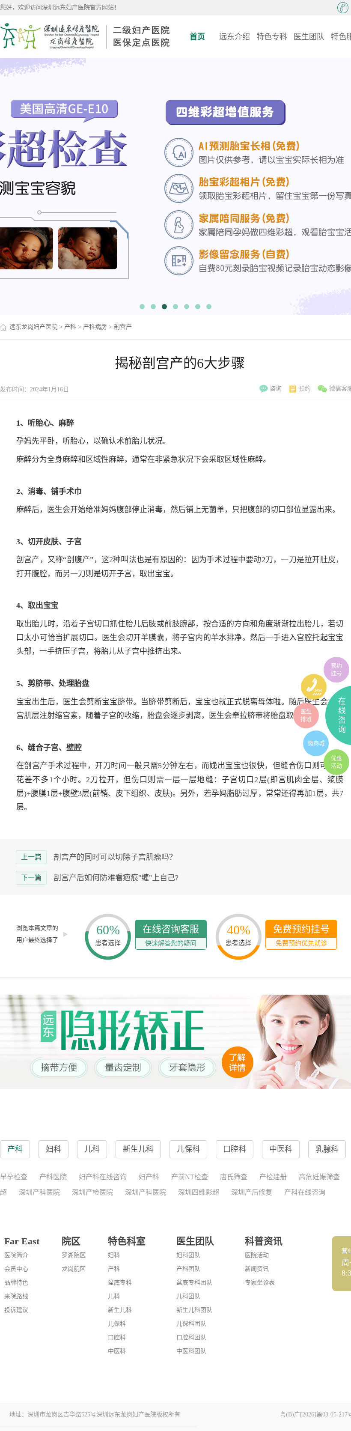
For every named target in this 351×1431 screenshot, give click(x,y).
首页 (197, 37)
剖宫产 (123, 327)
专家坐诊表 (260, 1282)
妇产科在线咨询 (103, 1177)
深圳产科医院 (39, 1192)
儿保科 (117, 1324)
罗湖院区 (74, 1255)
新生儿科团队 (194, 1310)
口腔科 (117, 1337)
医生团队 (309, 37)
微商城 (316, 743)
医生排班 (306, 715)
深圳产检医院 (92, 1192)
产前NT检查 (189, 1177)
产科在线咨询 (304, 1192)
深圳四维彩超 (198, 1192)
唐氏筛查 (233, 1177)
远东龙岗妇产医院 (33, 327)
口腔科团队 (191, 1337)
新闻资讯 (257, 1269)
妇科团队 (188, 1255)
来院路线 (16, 1296)
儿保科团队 (191, 1324)
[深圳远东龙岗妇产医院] (85, 36)
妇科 (114, 1255)
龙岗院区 (74, 1269)
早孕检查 (13, 1177)
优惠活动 (336, 762)
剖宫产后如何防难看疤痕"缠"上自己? (116, 878)
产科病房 (95, 327)
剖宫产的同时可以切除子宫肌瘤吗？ (115, 857)
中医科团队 (191, 1351)
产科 (70, 327)
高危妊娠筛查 (319, 1177)
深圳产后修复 (251, 1192)
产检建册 (273, 1177)
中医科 (117, 1351)
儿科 (114, 1296)
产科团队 (188, 1269)
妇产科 (149, 1177)
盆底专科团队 (194, 1282)
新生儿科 (120, 1310)
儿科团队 (188, 1296)
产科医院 (53, 1177)
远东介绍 (234, 37)
